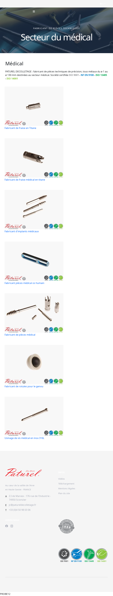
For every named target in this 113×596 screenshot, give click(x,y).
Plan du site (64, 493)
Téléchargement (66, 483)
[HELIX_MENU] (34, 11)
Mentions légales (66, 488)
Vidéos (61, 478)
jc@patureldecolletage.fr (22, 504)
